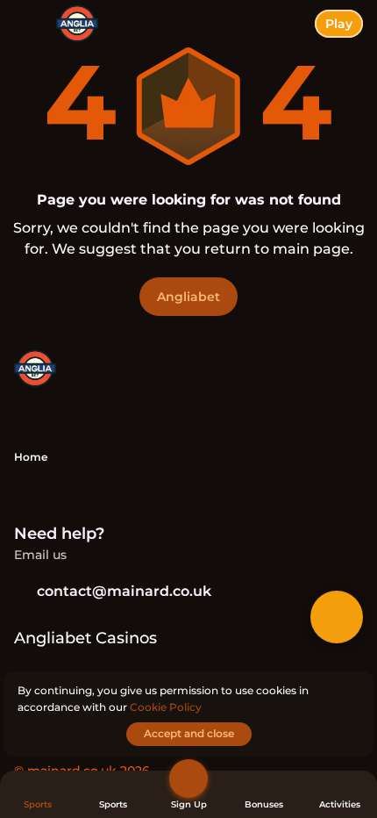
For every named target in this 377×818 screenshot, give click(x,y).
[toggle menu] (28, 28)
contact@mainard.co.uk (124, 591)
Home (30, 456)
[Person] (188, 778)
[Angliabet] (35, 370)
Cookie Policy (166, 707)
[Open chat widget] (336, 617)
